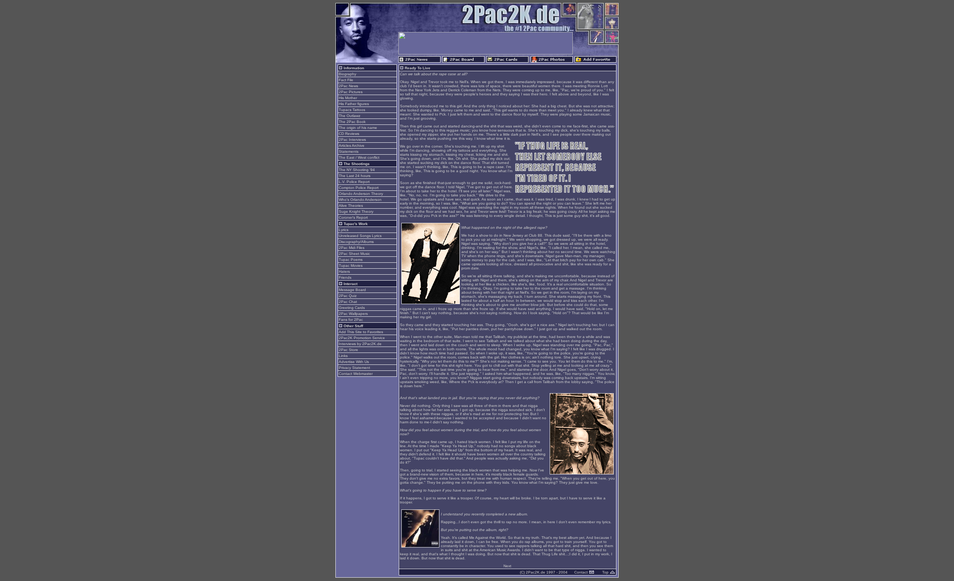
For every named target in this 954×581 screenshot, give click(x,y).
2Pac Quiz (348, 296)
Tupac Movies (351, 265)
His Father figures (354, 104)
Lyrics (343, 230)
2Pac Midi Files (351, 248)
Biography (347, 74)
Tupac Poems (351, 260)
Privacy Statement (354, 368)
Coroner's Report (353, 217)
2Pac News (348, 86)
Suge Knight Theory (356, 211)
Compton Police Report (359, 188)
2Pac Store (348, 350)
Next (507, 566)
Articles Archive (351, 145)
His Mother (348, 98)
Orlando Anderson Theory (361, 194)
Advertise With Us (354, 362)
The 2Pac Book (352, 122)
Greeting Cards (352, 308)
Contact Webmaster (356, 374)
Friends (345, 277)
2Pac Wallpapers (353, 314)
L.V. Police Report (354, 182)
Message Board (352, 290)
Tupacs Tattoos (352, 110)
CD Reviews (349, 134)
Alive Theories (351, 205)
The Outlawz (349, 116)
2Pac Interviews (352, 140)
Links (343, 356)
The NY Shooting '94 (357, 170)
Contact (581, 572)
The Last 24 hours (354, 176)
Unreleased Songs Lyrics (360, 236)
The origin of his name (358, 128)
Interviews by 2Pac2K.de (360, 344)
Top (606, 572)
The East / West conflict (359, 157)
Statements (348, 151)
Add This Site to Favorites (361, 332)
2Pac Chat (348, 302)
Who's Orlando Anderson (360, 200)
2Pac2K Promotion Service (362, 338)
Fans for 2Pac (351, 320)
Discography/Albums (356, 242)
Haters (344, 271)
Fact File (346, 80)
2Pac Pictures (351, 92)
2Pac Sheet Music (354, 254)
